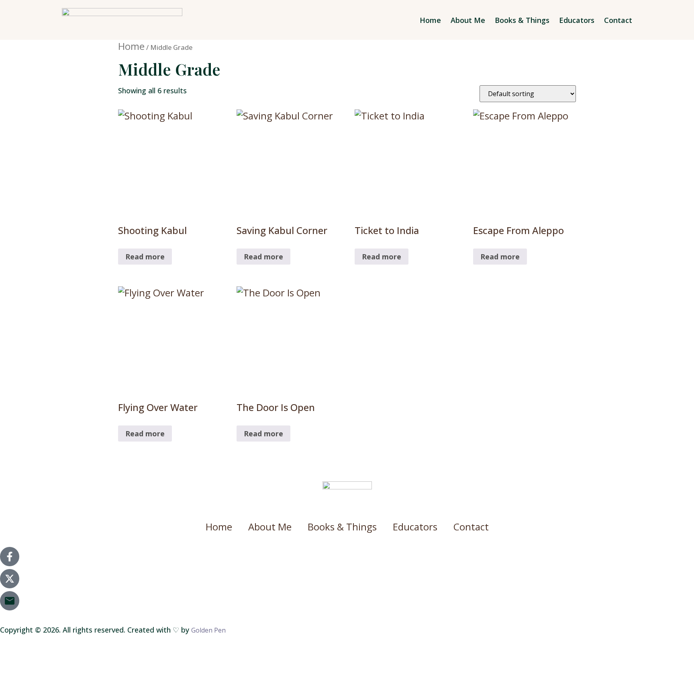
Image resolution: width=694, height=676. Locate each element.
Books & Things (522, 20)
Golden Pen (208, 630)
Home (430, 20)
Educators (576, 20)
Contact (618, 20)
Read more (145, 256)
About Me (468, 20)
